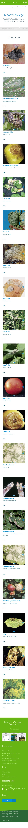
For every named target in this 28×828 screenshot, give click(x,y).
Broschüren (7, 772)
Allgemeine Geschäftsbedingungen (9, 816)
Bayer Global (7, 751)
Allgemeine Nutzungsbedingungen (9, 811)
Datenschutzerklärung (6, 813)
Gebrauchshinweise (6, 815)
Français (24, 6)
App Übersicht (14, 729)
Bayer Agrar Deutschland (11, 758)
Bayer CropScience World (11, 753)
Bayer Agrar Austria (9, 761)
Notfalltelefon (7, 786)
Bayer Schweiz (7, 756)
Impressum (16, 813)
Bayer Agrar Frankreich (10, 763)
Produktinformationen (9, 29)
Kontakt (7, 800)
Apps (5, 774)
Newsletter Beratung (9, 777)
